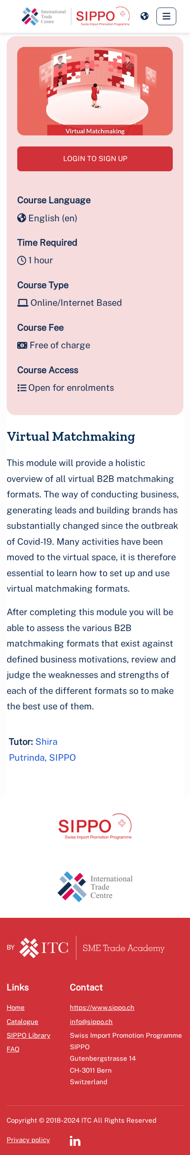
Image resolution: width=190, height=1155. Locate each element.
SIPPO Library (28, 1035)
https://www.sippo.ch (102, 1007)
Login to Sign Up (95, 158)
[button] (144, 16)
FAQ (13, 1049)
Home (16, 1007)
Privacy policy (28, 1139)
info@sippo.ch (91, 1021)
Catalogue (22, 1021)
